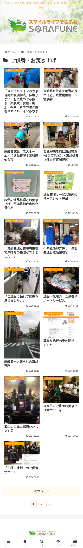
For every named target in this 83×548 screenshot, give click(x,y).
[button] (75, 399)
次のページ (41, 491)
